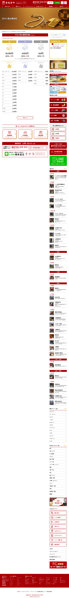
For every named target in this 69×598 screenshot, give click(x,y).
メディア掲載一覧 (58, 540)
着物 (50, 467)
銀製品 (51, 494)
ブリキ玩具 (54, 582)
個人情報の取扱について (41, 591)
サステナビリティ (58, 535)
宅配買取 (57, 138)
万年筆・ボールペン (53, 480)
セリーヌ (51, 435)
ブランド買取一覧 (13, 576)
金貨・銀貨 (52, 459)
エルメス (11, 580)
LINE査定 (57, 2)
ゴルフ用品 (27, 579)
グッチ (51, 430)
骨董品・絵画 (52, 477)
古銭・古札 (52, 469)
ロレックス (52, 411)
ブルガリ (11, 585)
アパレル (40, 577)
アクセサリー (55, 580)
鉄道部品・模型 (53, 491)
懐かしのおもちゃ (62, 580)
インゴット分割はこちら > (58, 61)
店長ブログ (56, 526)
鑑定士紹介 (56, 512)
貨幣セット (27, 580)
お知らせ (51, 548)
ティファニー (52, 427)
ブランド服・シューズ (54, 464)
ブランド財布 (55, 579)
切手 (50, 472)
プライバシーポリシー (54, 551)
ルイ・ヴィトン (53, 414)
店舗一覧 (50, 2)
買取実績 (50, 6)
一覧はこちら (25, 117)
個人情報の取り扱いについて (55, 556)
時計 (50, 448)
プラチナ (51, 456)
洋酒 (50, 488)
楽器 (33, 579)
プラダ (51, 433)
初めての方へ (7, 6)
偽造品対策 (56, 544)
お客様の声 (56, 522)
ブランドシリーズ (29, 6)
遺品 (60, 577)
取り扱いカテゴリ (39, 6)
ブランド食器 (55, 577)
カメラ (51, 483)
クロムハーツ (52, 438)
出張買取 (57, 133)
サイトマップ (52, 554)
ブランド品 (52, 461)
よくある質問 (57, 517)
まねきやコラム (57, 531)
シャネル (51, 419)
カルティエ (52, 422)
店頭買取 (57, 129)
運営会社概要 (52, 559)
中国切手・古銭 (62, 582)
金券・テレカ (52, 475)
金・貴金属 (52, 453)
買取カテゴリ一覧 (28, 576)
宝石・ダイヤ (52, 451)
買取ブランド (18, 6)
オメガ (51, 441)
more (65, 168)
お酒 (60, 579)
